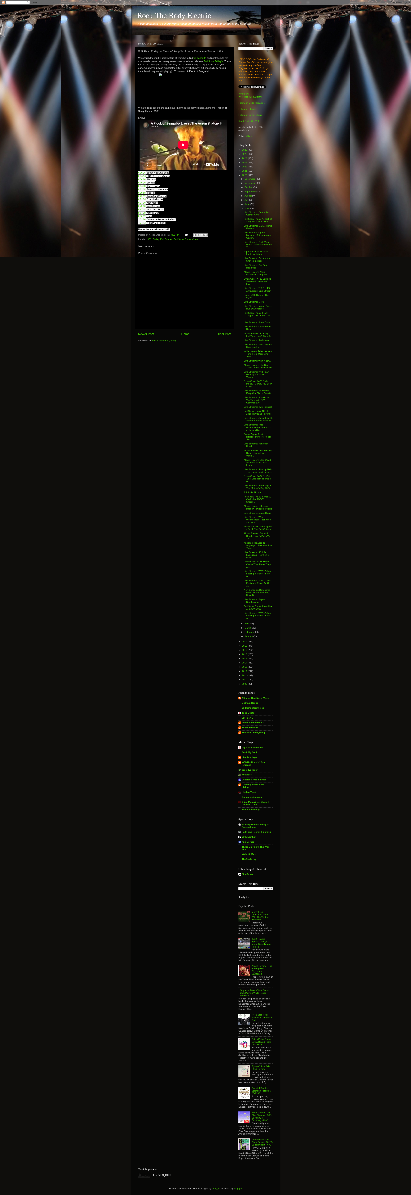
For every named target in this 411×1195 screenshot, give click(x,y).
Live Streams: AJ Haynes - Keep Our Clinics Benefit (257, 391)
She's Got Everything (253, 732)
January (249, 636)
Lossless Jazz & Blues (254, 780)
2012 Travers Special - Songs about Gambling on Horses (261, 943)
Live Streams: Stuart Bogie (257, 513)
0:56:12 (142, 216)
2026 (245, 150)
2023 (245, 162)
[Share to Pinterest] (206, 235)
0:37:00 (142, 202)
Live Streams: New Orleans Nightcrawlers (258, 345)
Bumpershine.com (252, 797)
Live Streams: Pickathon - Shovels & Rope (257, 259)
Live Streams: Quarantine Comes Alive (257, 213)
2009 (245, 684)
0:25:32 (142, 196)
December (250, 179)
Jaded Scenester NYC (253, 722)
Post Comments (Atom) (164, 340)
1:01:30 (142, 219)
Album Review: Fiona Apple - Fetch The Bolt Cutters (258, 527)
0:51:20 (142, 213)
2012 (245, 671)
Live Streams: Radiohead (257, 340)
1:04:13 (142, 223)
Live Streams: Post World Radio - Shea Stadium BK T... (258, 244)
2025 (245, 154)
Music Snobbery (251, 809)
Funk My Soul (249, 752)
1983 (148, 239)
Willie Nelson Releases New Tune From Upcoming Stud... (258, 354)
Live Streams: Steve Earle (257, 322)
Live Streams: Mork (254, 302)
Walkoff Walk (249, 854)
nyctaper (246, 775)
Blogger (238, 1188)
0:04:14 (142, 176)
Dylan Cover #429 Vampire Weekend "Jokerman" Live (257, 281)
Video (195, 239)
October (249, 187)
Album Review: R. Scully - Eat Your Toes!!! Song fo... (258, 334)
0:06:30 (142, 179)
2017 (245, 650)
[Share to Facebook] (203, 235)
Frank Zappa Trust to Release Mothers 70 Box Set (257, 437)
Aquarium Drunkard (252, 747)
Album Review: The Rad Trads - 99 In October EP (258, 366)
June (247, 204)
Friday (156, 239)
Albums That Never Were (255, 698)
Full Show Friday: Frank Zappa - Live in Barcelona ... (258, 315)
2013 (245, 667)
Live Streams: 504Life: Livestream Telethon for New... (257, 555)
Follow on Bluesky (247, 109)
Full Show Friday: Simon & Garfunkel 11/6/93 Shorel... (257, 499)
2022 (245, 167)
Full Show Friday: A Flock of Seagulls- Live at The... (258, 220)
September (250, 191)
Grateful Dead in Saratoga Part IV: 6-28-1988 (262, 1091)
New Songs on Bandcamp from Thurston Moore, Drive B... (257, 592)
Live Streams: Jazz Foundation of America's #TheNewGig (257, 427)
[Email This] (194, 235)
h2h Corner (248, 842)
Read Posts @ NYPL (248, 121)
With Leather (249, 837)
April (247, 623)
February (249, 632)
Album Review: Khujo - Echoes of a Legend (255, 273)
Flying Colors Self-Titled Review (261, 1067)
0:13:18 (142, 189)
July (247, 200)
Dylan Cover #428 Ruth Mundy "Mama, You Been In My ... (258, 384)
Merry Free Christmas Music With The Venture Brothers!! (260, 916)
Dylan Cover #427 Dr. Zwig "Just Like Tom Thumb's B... (257, 479)
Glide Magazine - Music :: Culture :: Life (256, 803)
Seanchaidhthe (250, 727)
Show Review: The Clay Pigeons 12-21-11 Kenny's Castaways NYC (262, 1116)
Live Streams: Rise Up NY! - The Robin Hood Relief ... (258, 470)
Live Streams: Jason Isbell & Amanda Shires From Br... (258, 419)
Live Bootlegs (249, 757)
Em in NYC (247, 718)
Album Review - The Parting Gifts (262, 970)
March (248, 628)
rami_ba (216, 1188)
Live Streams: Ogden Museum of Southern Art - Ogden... (258, 235)
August (248, 196)
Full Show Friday (182, 239)
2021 (245, 171)
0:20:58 (142, 193)
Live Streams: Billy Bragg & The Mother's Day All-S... (257, 486)
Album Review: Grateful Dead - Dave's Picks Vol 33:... (257, 536)
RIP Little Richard (253, 492)
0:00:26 (142, 172)
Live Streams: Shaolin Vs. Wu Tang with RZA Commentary (257, 400)
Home (185, 334)
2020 (245, 175)
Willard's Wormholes (253, 708)
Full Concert (166, 239)
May (247, 208)
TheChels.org (249, 859)
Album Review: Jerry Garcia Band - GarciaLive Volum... (258, 453)
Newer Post (146, 334)
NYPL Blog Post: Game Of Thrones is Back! (262, 1017)
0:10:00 (142, 182)
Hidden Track (249, 792)
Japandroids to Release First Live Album (256, 252)
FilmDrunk (247, 874)
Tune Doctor (248, 713)
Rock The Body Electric (174, 15)
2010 (245, 679)
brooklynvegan (250, 770)
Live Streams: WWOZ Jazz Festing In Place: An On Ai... (257, 573)
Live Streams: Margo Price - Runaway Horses (258, 307)
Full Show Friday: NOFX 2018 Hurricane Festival (257, 412)
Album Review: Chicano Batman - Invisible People (258, 507)
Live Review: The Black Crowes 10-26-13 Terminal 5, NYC (262, 1142)
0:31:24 (142, 199)
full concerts (199, 58)
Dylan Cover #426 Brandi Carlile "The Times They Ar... (257, 564)
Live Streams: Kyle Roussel (258, 407)
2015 (245, 658)
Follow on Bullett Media (250, 115)
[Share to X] (200, 235)
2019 (245, 641)
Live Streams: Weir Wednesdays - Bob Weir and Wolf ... (257, 520)
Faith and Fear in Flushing (256, 832)
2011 (244, 675)
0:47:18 (142, 209)
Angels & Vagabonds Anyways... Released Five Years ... (258, 545)
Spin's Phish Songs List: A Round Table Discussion (261, 1042)
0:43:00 (142, 206)
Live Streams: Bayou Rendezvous (254, 600)
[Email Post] (186, 235)
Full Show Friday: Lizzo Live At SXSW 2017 (258, 607)
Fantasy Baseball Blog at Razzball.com (255, 825)
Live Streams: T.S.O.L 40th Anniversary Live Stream (257, 289)
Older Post (224, 334)
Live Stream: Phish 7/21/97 (257, 361)
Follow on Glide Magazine (251, 103)
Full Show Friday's (213, 61)
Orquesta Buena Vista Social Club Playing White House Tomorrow (253, 993)
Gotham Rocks (250, 703)
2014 (245, 663)
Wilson (249, 136)
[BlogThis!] (197, 235)
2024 (245, 158)
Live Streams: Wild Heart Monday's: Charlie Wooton (256, 374)
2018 (245, 646)
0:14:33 (142, 186)
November (250, 183)
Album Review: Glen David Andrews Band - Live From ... (257, 462)
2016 (245, 654)
